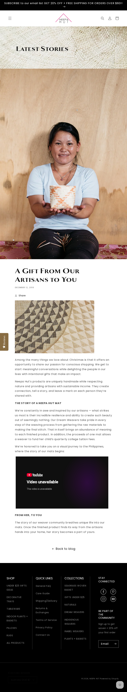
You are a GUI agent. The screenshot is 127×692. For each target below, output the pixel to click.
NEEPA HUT (94, 678)
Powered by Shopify (109, 678)
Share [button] (22, 295)
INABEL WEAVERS (74, 631)
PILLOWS (12, 628)
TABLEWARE (13, 608)
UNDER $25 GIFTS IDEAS (17, 587)
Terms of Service (46, 620)
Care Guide (43, 593)
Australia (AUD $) (20, 679)
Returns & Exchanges (42, 610)
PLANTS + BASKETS (75, 638)
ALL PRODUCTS (15, 643)
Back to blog (65, 549)
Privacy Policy (44, 627)
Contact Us (43, 635)
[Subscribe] (115, 644)
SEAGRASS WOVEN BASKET (75, 587)
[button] (10, 18)
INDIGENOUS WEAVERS (71, 622)
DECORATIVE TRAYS (14, 599)
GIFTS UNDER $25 (74, 597)
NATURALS (70, 604)
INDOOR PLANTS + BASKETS (17, 618)
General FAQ (43, 586)
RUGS (10, 635)
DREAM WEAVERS (74, 612)
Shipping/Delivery (46, 601)
